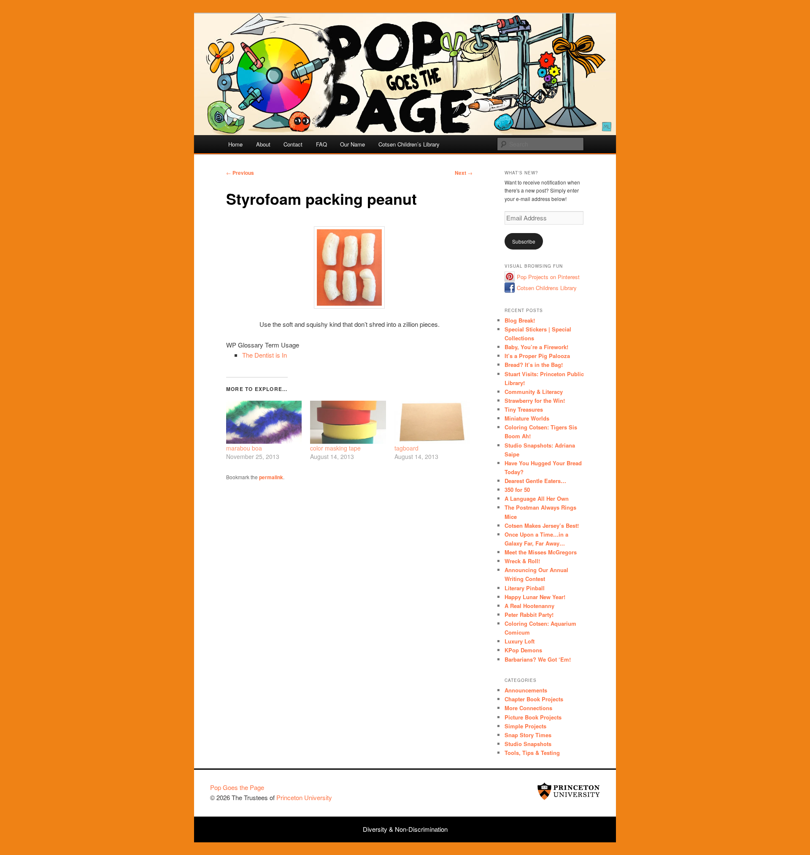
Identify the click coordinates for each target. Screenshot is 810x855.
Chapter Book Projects (534, 699)
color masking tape (335, 448)
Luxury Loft (520, 641)
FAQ (321, 144)
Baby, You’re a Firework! (536, 347)
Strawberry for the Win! (535, 400)
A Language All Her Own (537, 498)
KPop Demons (523, 650)
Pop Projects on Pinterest (548, 277)
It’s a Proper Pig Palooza (537, 356)
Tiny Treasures (524, 409)
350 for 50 (517, 490)
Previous (240, 172)
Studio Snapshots (528, 744)
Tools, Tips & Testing (532, 753)
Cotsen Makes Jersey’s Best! (542, 525)
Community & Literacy (534, 392)
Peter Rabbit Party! (529, 615)
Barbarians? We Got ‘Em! (538, 659)
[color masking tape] (348, 422)
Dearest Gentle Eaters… (535, 481)
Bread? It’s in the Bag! (534, 365)
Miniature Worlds (527, 418)
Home (235, 144)
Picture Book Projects (533, 717)
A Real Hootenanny (529, 606)
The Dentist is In (264, 354)
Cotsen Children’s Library (409, 144)
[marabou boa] (264, 422)
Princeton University (568, 791)
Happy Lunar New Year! (535, 597)
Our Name (352, 144)
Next (463, 172)
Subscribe (523, 241)
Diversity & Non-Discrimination (405, 829)
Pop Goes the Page (237, 787)
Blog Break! (520, 320)
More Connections (528, 708)
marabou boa (244, 448)
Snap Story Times (528, 735)
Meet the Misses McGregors (541, 552)
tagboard (406, 448)
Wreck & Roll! (522, 561)
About (263, 144)
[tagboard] (432, 422)
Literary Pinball (525, 588)
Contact (293, 144)
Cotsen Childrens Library (547, 288)
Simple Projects (525, 726)
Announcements (526, 690)
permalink (271, 477)
